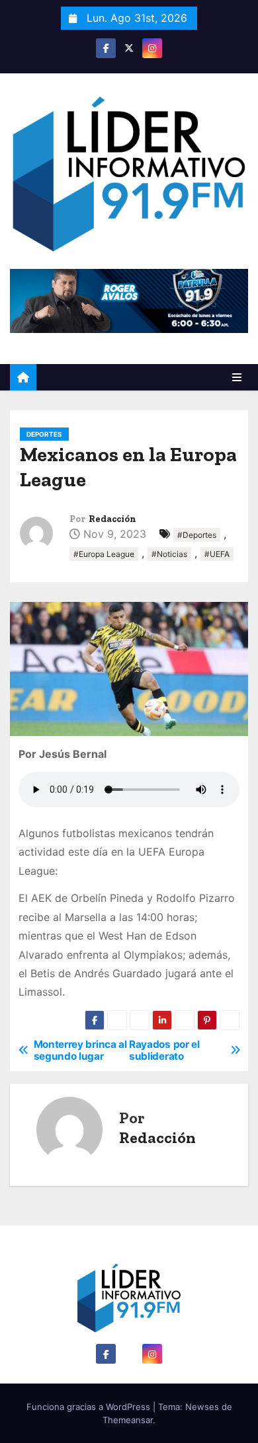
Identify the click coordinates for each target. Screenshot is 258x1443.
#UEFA (217, 554)
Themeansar (128, 1420)
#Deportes (196, 535)
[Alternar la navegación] (237, 377)
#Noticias (169, 554)
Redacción (112, 519)
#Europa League (103, 554)
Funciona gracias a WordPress (89, 1406)
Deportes (44, 434)
